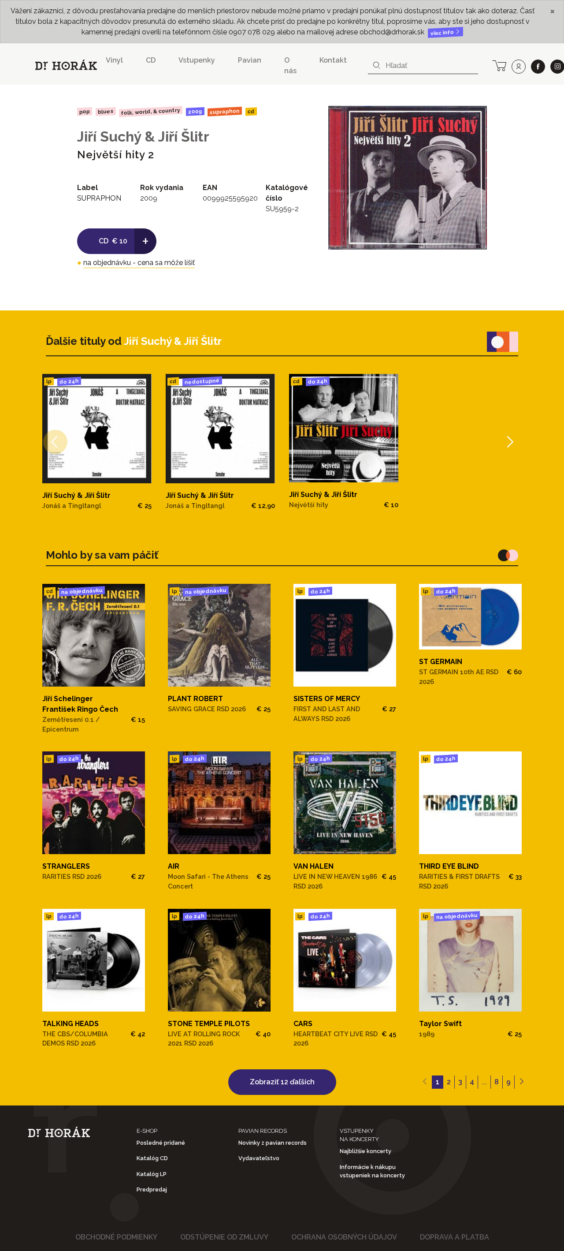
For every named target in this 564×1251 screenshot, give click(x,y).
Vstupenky (196, 60)
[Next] (509, 442)
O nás (290, 65)
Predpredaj (152, 1189)
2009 (195, 111)
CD (151, 60)
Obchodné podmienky (116, 1237)
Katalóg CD (152, 1158)
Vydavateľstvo (258, 1158)
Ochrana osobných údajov (344, 1237)
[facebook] (538, 67)
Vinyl (114, 60)
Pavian (249, 60)
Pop (84, 111)
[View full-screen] (473, 119)
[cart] (499, 65)
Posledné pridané (161, 1142)
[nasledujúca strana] (521, 1082)
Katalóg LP (152, 1174)
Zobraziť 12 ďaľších (282, 1082)
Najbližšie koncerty (365, 1151)
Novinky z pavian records (272, 1142)
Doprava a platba (454, 1237)
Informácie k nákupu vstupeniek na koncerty (372, 1171)
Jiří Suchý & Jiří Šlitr (143, 136)
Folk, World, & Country (150, 111)
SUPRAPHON (225, 112)
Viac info (442, 33)
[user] (519, 67)
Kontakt (333, 60)
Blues (105, 111)
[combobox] (423, 65)
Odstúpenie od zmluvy (224, 1237)
